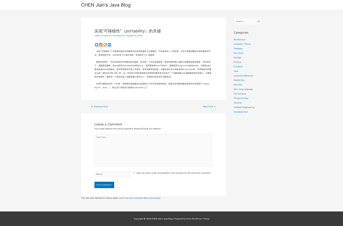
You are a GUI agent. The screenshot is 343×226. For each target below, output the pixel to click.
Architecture (119, 35)
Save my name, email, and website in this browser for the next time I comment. (174, 173)
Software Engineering (244, 107)
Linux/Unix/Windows (243, 75)
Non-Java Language (243, 89)
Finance (237, 62)
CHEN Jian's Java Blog (106, 5)
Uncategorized (241, 112)
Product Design (241, 98)
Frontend (238, 66)
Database (238, 48)
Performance (240, 93)
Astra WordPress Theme (197, 218)
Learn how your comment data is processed (139, 198)
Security (238, 102)
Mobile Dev (239, 80)
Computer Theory (242, 44)
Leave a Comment (102, 35)
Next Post (209, 106)
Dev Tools (238, 53)
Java (236, 71)
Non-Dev (238, 84)
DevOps (237, 57)
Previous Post (99, 106)
